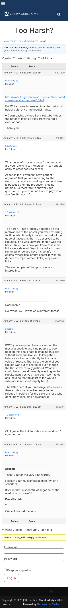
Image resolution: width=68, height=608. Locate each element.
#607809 (60, 72)
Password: (11, 558)
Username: (11, 547)
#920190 (60, 320)
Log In (11, 578)
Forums (13, 41)
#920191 (60, 406)
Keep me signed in (19, 570)
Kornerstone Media (48, 604)
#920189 (60, 280)
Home (5, 41)
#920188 (60, 204)
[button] (3, 3)
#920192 (60, 444)
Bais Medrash (26, 41)
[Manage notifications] (59, 600)
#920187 (60, 138)
